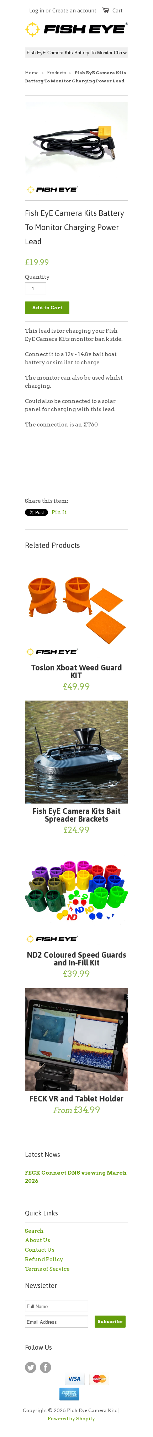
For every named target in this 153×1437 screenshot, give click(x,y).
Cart (117, 10)
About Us (37, 1240)
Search (34, 1231)
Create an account (74, 10)
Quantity (37, 277)
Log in (36, 10)
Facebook (45, 1367)
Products (56, 72)
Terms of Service (47, 1269)
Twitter (30, 1367)
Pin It (59, 512)
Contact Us (39, 1250)
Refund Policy (44, 1259)
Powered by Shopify (71, 1418)
